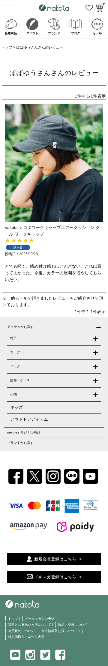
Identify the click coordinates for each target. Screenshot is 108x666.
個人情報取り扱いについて (61, 631)
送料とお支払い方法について (29, 624)
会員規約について (21, 631)
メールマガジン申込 (40, 618)
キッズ (16, 407)
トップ (7, 47)
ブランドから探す (20, 442)
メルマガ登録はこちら (55, 576)
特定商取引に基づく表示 (26, 637)
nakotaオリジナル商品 (23, 432)
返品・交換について (73, 624)
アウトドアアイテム (29, 419)
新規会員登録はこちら (55, 559)
